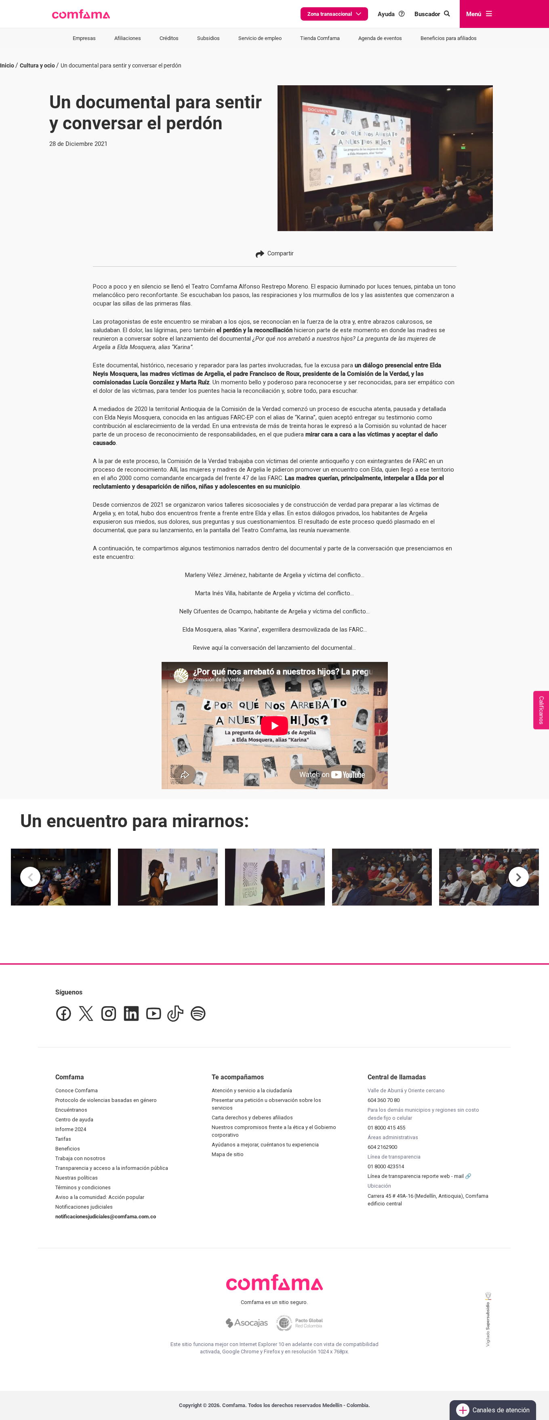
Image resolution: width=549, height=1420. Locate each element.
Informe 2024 (70, 1129)
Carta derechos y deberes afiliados (252, 1118)
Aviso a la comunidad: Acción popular (99, 1197)
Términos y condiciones (83, 1187)
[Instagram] (109, 1013)
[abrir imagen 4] (381, 877)
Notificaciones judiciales (84, 1207)
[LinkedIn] (131, 1013)
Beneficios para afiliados (449, 38)
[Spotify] (198, 1013)
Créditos (169, 38)
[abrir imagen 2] (167, 877)
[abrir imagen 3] (274, 877)
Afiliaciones (127, 38)
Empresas (84, 38)
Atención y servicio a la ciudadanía (252, 1090)
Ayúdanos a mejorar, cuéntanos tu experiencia (265, 1145)
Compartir (280, 253)
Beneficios (67, 1149)
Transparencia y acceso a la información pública (111, 1168)
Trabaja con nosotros (80, 1158)
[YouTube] (153, 1013)
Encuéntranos (71, 1110)
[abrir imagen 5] (489, 877)
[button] (81, 14)
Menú (473, 14)
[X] (86, 1013)
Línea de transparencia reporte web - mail (416, 1176)
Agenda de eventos (380, 38)
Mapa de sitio (228, 1154)
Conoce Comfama (76, 1090)
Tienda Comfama (320, 38)
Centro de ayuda (74, 1120)
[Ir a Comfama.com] (274, 1287)
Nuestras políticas (76, 1178)
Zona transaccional (329, 14)
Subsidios (208, 38)
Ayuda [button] (386, 14)
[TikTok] (175, 1013)
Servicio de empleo (260, 38)
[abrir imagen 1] (60, 877)
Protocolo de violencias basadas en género (106, 1100)
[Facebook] (63, 1013)
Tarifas (63, 1139)
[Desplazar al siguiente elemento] (519, 877)
